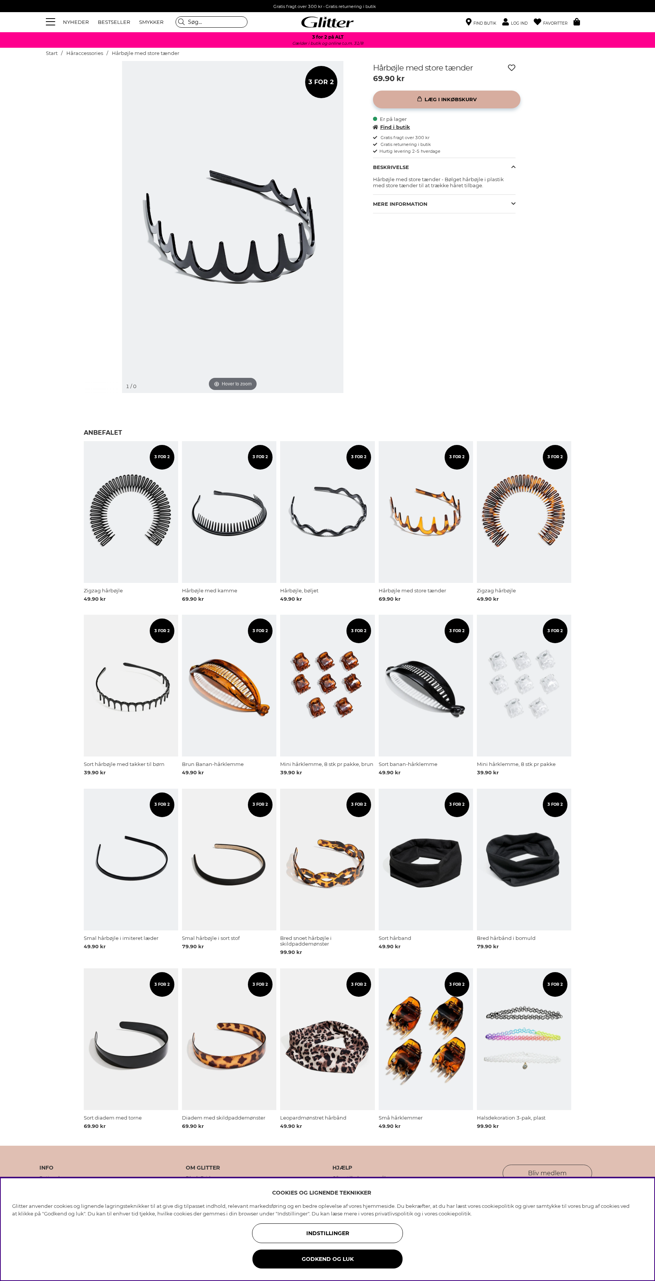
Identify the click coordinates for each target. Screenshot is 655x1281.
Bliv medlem (547, 1173)
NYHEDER (76, 22)
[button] (518, 22)
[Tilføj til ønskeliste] (512, 68)
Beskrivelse (391, 167)
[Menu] (51, 22)
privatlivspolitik (394, 1214)
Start (52, 53)
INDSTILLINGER (327, 1233)
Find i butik (395, 127)
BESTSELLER (114, 22)
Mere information (400, 204)
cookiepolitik (455, 1214)
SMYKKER (151, 22)
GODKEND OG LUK (328, 1259)
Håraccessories (84, 53)
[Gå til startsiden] (327, 22)
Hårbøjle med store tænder (145, 53)
